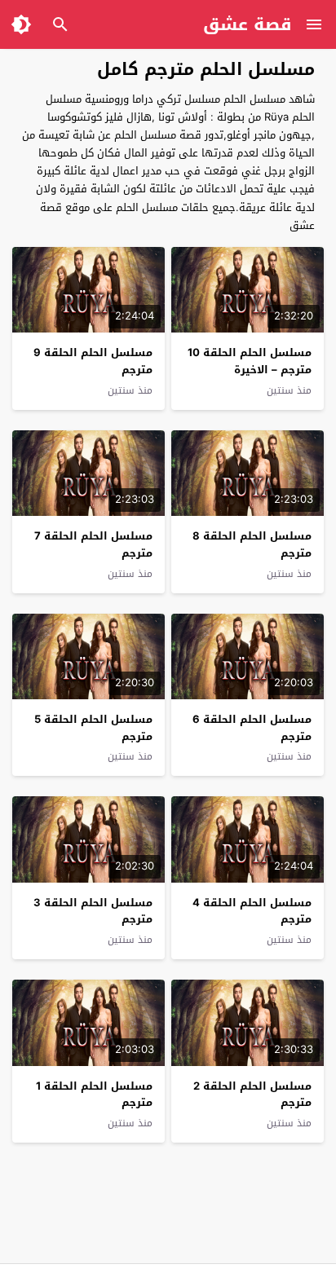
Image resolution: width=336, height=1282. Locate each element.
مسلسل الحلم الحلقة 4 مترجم (252, 911)
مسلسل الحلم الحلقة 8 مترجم (252, 544)
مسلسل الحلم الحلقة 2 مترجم (252, 1094)
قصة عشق (247, 24)
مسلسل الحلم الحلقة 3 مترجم (93, 911)
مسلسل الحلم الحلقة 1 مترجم (94, 1094)
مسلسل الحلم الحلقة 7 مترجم (93, 544)
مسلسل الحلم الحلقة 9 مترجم (93, 361)
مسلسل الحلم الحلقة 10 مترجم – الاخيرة (250, 361)
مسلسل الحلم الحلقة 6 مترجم (252, 728)
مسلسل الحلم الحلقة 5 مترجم (93, 728)
